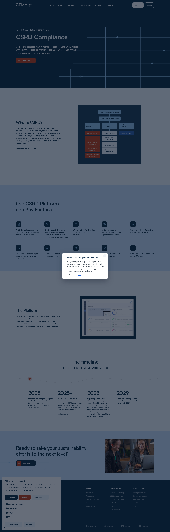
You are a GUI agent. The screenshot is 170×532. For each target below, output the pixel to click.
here (79, 275)
